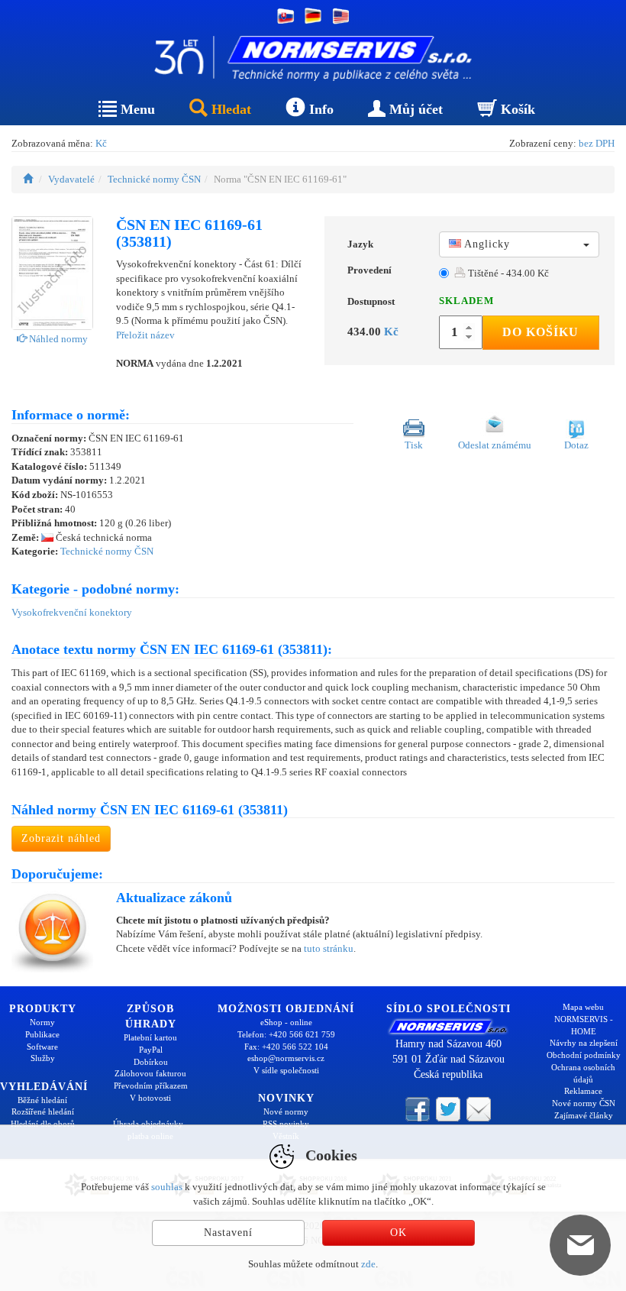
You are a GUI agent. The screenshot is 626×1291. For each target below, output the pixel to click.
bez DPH (597, 143)
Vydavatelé (71, 179)
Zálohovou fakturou (150, 1073)
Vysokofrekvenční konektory (71, 612)
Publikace (42, 1034)
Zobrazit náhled (61, 838)
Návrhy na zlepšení (584, 1042)
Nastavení (228, 1232)
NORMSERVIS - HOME (583, 1025)
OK (398, 1232)
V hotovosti (150, 1097)
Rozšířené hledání (42, 1111)
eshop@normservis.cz (285, 1058)
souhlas (166, 1186)
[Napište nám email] (478, 1107)
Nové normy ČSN (583, 1103)
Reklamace (583, 1090)
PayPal (151, 1049)
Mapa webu (583, 1006)
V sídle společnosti (286, 1070)
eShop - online (286, 1022)
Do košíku (540, 331)
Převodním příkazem (151, 1085)
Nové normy (285, 1111)
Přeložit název (145, 335)
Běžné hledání (42, 1100)
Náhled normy (57, 339)
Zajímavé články (583, 1115)
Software (42, 1046)
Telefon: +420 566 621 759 (286, 1034)
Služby (43, 1058)
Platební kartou (150, 1037)
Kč (101, 143)
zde (368, 1264)
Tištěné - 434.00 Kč (507, 273)
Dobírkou (151, 1061)
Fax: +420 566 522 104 (286, 1046)
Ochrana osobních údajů (583, 1073)
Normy (42, 1022)
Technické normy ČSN (154, 179)
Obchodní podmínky (584, 1055)
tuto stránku (328, 948)
